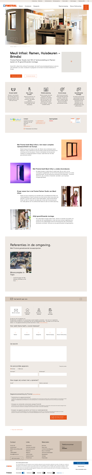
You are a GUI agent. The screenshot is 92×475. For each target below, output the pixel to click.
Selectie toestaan (81, 466)
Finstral (11, 46)
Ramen (21, 6)
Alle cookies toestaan (81, 463)
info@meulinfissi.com (40, 122)
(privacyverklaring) (36, 394)
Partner (15, 46)
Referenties (40, 1)
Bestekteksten (45, 454)
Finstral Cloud (29, 457)
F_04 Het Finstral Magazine (47, 449)
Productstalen (44, 457)
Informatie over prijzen (30, 447)
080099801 (64, 448)
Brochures (44, 445)
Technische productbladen (47, 452)
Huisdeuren (28, 6)
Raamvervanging (63, 6)
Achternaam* (42, 371)
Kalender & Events (29, 456)
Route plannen (27, 126)
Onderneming (34, 1)
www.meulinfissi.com (40, 123)
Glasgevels (36, 6)
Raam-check (44, 447)
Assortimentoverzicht (30, 449)
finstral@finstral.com (14, 454)
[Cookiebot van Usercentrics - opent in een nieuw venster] (9, 473)
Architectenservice (48, 1)
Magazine (28, 452)
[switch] (33, 473)
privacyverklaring (43, 322)
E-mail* (11, 383)
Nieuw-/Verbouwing (75, 6)
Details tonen (59, 472)
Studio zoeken (65, 1)
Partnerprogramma (56, 1)
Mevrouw (21, 368)
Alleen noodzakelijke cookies (81, 469)
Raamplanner (29, 445)
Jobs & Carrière (29, 454)
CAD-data (44, 456)
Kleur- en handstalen (46, 450)
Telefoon (43, 383)
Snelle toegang (73, 1)
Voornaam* (12, 371)
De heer (13, 368)
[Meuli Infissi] (16, 119)
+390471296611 (13, 452)
